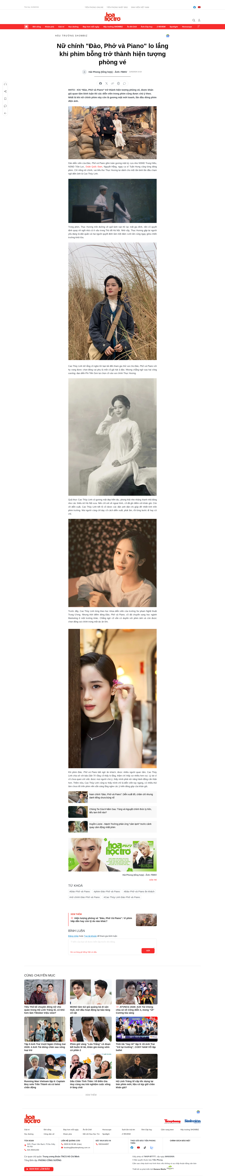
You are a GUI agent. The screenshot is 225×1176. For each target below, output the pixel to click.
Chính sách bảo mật (180, 1141)
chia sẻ (100, 83)
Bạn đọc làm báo (39, 1169)
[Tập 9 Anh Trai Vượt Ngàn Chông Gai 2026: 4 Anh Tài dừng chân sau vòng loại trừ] (45, 1029)
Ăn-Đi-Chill (132, 27)
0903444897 (104, 1144)
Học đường (73, 27)
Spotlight (174, 27)
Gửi (148, 951)
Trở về (5, 113)
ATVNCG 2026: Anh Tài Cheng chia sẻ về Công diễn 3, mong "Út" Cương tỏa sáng (135, 1010)
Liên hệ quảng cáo (70, 1141)
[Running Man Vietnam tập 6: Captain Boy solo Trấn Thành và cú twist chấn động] (45, 1066)
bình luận (124, 83)
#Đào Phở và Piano (79, 891)
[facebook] (194, 7)
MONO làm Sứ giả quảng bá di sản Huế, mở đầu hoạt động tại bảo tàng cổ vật (90, 1010)
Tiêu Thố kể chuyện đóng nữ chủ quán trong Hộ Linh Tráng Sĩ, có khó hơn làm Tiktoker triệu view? (44, 1010)
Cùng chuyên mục (39, 975)
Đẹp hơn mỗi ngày (91, 27)
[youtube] (199, 7)
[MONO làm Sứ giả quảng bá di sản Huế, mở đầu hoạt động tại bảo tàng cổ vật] (91, 991)
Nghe (5, 84)
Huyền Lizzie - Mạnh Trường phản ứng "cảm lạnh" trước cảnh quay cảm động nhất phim (120, 826)
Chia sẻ (5, 91)
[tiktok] (146, 1147)
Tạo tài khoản (90, 936)
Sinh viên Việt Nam (140, 7)
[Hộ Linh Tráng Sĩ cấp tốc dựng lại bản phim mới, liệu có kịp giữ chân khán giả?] (137, 1066)
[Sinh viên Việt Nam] (193, 1121)
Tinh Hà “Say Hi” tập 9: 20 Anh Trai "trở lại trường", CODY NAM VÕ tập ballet (136, 1047)
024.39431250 (33, 1150)
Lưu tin (5, 98)
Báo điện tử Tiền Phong (112, 17)
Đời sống (37, 27)
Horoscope (187, 27)
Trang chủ (26, 27)
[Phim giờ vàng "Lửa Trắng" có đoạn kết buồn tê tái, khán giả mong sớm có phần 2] (91, 1029)
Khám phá (49, 27)
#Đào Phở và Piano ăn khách (139, 891)
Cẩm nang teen (167, 1130)
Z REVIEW (161, 27)
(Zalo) (79, 1144)
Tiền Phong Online (94, 7)
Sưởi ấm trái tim (128, 1130)
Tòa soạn (29, 1141)
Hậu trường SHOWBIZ (113, 27)
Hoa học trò (32, 1119)
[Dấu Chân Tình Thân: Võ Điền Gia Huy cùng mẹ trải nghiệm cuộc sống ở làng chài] (91, 1066)
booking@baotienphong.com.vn (77, 1147)
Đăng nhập (73, 936)
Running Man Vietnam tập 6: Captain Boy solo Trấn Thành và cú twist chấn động (44, 1084)
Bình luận (5, 106)
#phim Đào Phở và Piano (107, 891)
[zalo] (153, 1147)
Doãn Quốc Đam (94, 166)
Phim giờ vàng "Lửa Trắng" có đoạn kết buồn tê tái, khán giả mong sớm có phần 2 (90, 1047)
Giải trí (61, 27)
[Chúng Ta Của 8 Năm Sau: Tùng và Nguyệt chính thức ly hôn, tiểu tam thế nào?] (78, 812)
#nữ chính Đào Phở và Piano (84, 897)
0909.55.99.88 (70, 1144)
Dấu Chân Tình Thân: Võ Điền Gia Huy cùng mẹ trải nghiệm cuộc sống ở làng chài (90, 1084)
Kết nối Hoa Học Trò (91, 1134)
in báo (118, 83)
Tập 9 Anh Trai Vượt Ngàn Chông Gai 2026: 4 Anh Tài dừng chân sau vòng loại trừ (45, 1047)
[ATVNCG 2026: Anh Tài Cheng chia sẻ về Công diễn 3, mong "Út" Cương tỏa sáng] (137, 991)
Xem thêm (199, 27)
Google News (168, 36)
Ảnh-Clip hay (146, 27)
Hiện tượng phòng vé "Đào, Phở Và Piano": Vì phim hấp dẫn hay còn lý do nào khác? (101, 919)
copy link (112, 83)
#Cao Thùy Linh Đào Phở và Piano (122, 897)
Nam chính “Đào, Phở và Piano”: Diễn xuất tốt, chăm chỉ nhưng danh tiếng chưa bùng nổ (121, 796)
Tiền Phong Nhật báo (117, 7)
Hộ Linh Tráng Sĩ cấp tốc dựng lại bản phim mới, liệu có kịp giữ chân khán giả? (135, 1084)
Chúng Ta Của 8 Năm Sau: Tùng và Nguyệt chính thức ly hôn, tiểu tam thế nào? (120, 811)
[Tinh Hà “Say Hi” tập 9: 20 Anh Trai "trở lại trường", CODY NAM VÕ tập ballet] (137, 1029)
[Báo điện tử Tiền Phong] (172, 1121)
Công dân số (49, 1134)
